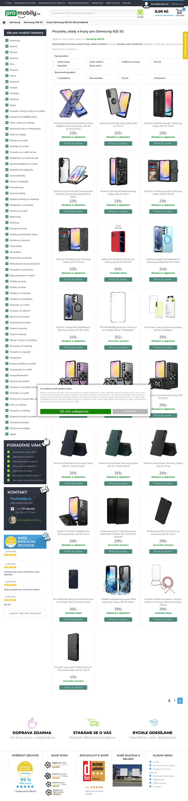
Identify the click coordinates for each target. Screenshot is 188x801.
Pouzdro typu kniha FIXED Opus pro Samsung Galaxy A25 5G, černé (73, 668)
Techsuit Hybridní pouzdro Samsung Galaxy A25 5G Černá (163, 124)
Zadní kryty (64, 62)
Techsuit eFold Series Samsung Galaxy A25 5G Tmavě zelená (118, 464)
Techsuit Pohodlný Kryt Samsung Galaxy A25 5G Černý (73, 260)
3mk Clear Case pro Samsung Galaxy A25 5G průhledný (163, 328)
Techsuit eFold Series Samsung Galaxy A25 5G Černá (163, 464)
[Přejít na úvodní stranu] (23, 13)
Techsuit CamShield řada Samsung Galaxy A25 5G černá (118, 192)
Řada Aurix (96, 65)
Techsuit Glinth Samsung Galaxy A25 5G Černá (118, 124)
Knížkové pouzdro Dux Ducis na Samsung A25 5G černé (163, 532)
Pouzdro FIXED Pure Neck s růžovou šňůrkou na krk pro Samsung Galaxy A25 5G (163, 602)
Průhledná (160, 78)
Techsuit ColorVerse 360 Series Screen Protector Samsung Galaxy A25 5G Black (73, 194)
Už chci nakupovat (75, 411)
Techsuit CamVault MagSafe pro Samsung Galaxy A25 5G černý (73, 532)
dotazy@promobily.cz (29, 520)
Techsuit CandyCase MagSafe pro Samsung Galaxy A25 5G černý (73, 328)
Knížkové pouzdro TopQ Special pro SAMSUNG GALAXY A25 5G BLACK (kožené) (118, 534)
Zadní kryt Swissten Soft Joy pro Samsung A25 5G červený (118, 260)
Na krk (158, 62)
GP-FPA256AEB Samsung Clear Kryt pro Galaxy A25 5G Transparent (118, 328)
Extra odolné (97, 62)
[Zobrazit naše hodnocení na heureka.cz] (25, 792)
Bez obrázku (97, 78)
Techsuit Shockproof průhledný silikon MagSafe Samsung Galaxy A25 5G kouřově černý (73, 126)
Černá (125, 78)
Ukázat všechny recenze (25, 613)
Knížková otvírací (131, 62)
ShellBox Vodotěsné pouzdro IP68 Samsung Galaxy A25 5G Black (118, 600)
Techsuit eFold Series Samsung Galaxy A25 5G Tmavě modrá (73, 464)
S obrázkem (64, 78)
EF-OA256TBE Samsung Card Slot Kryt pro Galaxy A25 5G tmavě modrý (73, 600)
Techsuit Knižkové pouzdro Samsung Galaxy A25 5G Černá (163, 192)
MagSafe (63, 65)
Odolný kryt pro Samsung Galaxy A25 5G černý (163, 396)
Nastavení (130, 411)
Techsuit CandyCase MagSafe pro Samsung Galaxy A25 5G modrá (163, 260)
